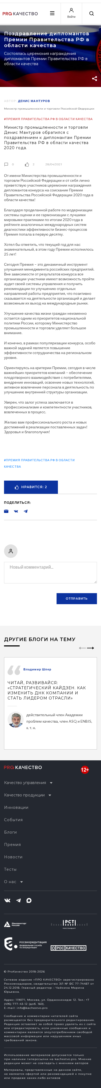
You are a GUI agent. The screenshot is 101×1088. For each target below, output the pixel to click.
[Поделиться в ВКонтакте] (13, 511)
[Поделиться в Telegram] (23, 511)
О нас (10, 881)
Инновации (16, 807)
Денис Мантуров (34, 101)
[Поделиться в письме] (6, 511)
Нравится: (34, 487)
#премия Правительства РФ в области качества (48, 119)
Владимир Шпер (37, 669)
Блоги (10, 832)
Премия (12, 844)
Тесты (10, 869)
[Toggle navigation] (52, 13)
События (13, 819)
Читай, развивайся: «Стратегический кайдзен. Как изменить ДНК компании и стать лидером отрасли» (47, 690)
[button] (90, 653)
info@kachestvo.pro (32, 1008)
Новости (13, 857)
